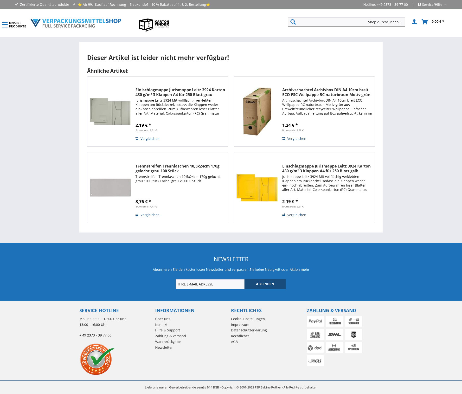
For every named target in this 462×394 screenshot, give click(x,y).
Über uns (162, 318)
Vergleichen (150, 138)
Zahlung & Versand (170, 336)
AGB (234, 341)
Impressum (240, 324)
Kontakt (161, 324)
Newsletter (164, 347)
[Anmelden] (413, 22)
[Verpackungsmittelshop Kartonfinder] (154, 24)
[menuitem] (348, 22)
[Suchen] (293, 22)
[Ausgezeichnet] (116, 359)
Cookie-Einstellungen (248, 318)
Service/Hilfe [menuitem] (432, 4)
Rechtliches (240, 336)
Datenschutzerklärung (249, 330)
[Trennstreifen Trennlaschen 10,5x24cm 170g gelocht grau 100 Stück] (110, 188)
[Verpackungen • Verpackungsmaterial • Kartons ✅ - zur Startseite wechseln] (76, 23)
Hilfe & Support (167, 330)
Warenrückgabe (168, 341)
